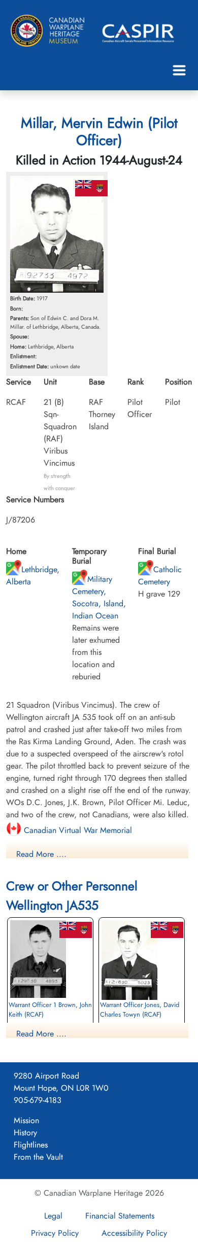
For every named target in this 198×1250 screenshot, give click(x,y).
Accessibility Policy (134, 1233)
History (25, 1132)
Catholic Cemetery (160, 575)
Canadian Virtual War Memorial (76, 830)
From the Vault (38, 1157)
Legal (53, 1216)
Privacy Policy (55, 1233)
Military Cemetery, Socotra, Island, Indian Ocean (99, 597)
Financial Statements (119, 1216)
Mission (26, 1120)
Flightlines (31, 1145)
